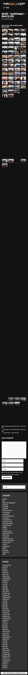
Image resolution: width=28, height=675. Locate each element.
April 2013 (5, 646)
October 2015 (6, 595)
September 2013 (7, 637)
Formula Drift (6, 518)
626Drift (5, 499)
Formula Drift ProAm (14, 426)
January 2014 (6, 633)
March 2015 (5, 609)
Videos (4, 554)
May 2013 (5, 645)
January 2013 (6, 652)
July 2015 (5, 601)
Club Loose (5, 505)
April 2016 (5, 588)
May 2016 (5, 586)
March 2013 (5, 648)
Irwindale (5, 527)
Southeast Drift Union (8, 539)
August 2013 (6, 639)
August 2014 (6, 620)
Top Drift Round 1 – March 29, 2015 (11, 433)
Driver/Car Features (7, 510)
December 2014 (6, 614)
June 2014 (5, 624)
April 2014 (5, 628)
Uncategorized (6, 546)
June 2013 (5, 643)
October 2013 (6, 635)
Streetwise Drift (7, 542)
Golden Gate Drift (7, 525)
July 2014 (5, 622)
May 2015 (5, 605)
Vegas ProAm (6, 552)
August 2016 (6, 580)
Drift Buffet (5, 506)
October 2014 (6, 616)
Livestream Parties (7, 531)
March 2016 (5, 590)
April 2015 (5, 607)
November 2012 (6, 656)
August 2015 (6, 599)
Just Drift (22, 426)
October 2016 (6, 576)
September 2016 (7, 578)
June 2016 (5, 584)
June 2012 (5, 665)
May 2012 (5, 667)
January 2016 (6, 592)
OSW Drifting (6, 535)
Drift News (5, 508)
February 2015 (6, 610)
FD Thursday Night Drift (8, 516)
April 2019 (5, 567)
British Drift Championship (9, 503)
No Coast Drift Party (8, 533)
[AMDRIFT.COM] (14, 3)
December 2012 (6, 654)
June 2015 (5, 603)
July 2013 (5, 641)
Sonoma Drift (6, 537)
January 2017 (6, 575)
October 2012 (6, 658)
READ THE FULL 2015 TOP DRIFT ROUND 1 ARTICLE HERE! (12, 26)
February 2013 (6, 650)
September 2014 (7, 618)
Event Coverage (6, 426)
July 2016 (5, 582)
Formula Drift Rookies (8, 523)
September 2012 (7, 660)
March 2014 (5, 629)
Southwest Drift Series (8, 541)
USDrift (4, 548)
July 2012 (5, 664)
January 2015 (6, 612)
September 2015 (7, 597)
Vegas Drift (5, 550)
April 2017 (5, 571)
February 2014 (6, 631)
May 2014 (5, 626)
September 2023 (7, 565)
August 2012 (6, 662)
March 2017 (5, 573)
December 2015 (6, 593)
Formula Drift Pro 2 (7, 520)
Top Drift (5, 544)
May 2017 (5, 569)
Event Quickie (6, 514)
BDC (4, 501)
